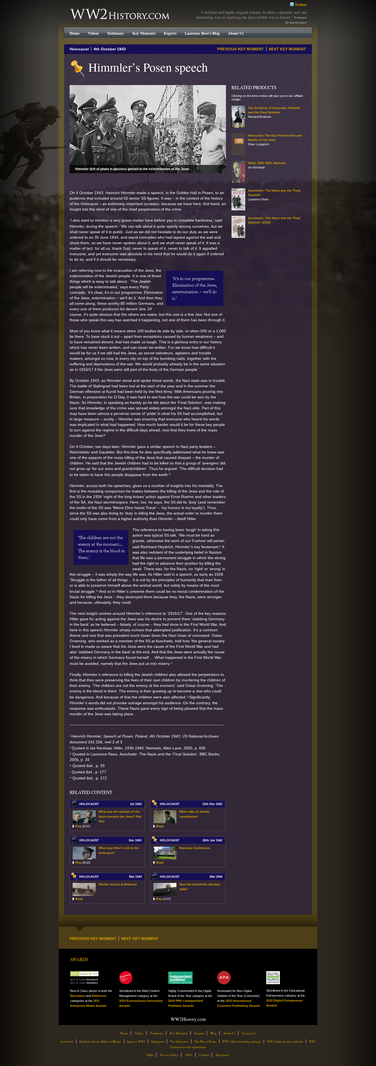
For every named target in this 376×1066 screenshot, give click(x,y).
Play (82, 826)
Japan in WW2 (136, 1041)
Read (160, 826)
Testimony (115, 33)
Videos (93, 33)
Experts (170, 33)
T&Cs (188, 1055)
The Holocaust (179, 1041)
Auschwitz (66, 1041)
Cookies (204, 1055)
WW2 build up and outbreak (285, 1041)
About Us (236, 33)
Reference (99, 995)
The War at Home (205, 1041)
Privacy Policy (169, 1055)
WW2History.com (80, 9)
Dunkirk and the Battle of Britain (100, 1041)
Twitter (300, 4)
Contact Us (249, 1033)
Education (77, 995)
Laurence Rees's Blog (202, 33)
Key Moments (144, 33)
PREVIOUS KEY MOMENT (240, 49)
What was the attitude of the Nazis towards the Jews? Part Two (120, 816)
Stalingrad (157, 1041)
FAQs (150, 1055)
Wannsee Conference (194, 848)
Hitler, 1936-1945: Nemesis (267, 163)
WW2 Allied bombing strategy (241, 1041)
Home (75, 33)
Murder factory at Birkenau (118, 884)
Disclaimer (222, 1055)
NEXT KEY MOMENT (287, 49)
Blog (214, 1033)
